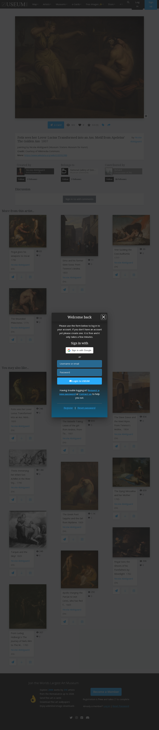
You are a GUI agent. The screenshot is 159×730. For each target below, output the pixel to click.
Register (68, 407)
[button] (79, 350)
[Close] (103, 317)
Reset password (86, 407)
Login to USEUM (81, 381)
